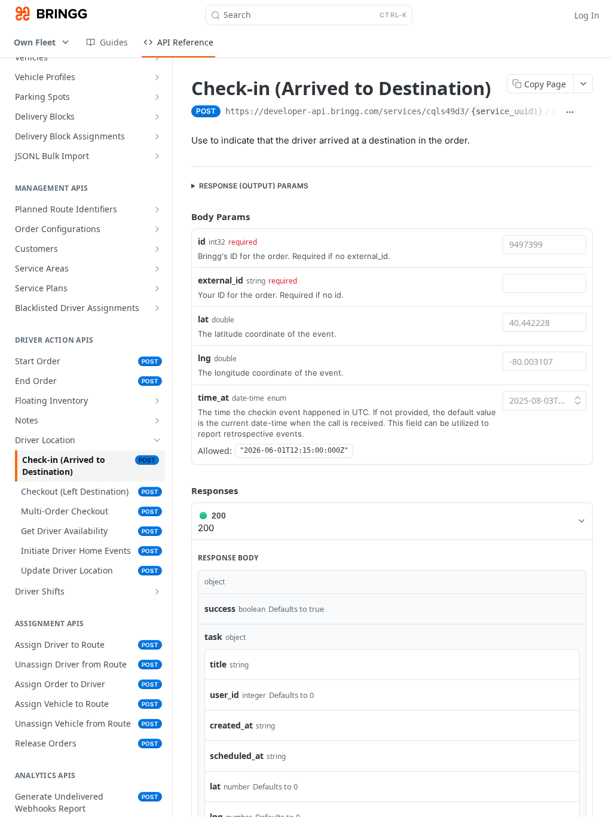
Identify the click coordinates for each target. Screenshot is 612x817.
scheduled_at (237, 755)
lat (203, 319)
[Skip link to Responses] (182, 490)
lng (204, 358)
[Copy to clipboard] (587, 112)
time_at (213, 397)
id (202, 241)
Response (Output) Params (253, 185)
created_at (231, 725)
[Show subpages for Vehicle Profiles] (157, 77)
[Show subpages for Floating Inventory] (157, 401)
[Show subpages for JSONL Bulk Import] (157, 156)
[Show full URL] (570, 112)
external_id (220, 280)
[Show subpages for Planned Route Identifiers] (157, 209)
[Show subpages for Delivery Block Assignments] (157, 136)
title (218, 664)
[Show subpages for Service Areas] (157, 268)
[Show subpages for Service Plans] (157, 288)
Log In (586, 15)
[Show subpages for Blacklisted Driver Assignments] (157, 308)
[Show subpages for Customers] (157, 249)
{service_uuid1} (507, 111)
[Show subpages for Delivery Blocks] (157, 116)
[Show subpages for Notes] (157, 420)
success (219, 608)
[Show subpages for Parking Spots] (157, 97)
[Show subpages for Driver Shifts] (157, 591)
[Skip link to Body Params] (182, 217)
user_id (224, 694)
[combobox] (544, 244)
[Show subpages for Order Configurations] (157, 229)
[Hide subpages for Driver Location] (157, 440)
